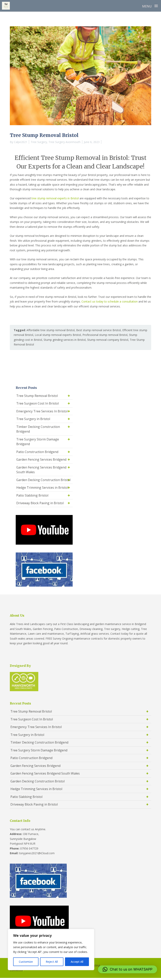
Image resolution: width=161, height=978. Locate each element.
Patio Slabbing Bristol (32, 495)
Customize (26, 961)
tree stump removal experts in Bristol (55, 198)
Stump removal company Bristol (107, 340)
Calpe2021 (20, 142)
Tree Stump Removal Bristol (37, 396)
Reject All (52, 961)
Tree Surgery (39, 142)
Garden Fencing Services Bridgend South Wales (41, 469)
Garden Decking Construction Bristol (43, 480)
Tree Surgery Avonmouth (64, 142)
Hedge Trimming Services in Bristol (42, 487)
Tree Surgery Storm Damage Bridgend (37, 441)
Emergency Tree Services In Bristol (42, 411)
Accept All (77, 961)
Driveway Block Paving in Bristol (40, 503)
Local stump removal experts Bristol (58, 335)
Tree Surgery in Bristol (33, 419)
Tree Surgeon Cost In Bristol (37, 403)
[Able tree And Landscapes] (6, 6)
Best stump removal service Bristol (98, 330)
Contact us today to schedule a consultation (109, 301)
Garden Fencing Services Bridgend (41, 459)
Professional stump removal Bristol (104, 335)
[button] (127, 969)
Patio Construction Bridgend (37, 452)
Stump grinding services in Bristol (65, 340)
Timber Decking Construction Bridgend (38, 429)
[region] (51, 949)
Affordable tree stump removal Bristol (51, 330)
